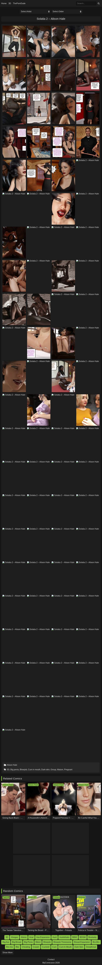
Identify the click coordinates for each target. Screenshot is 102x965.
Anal (31, 937)
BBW (74, 937)
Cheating (26, 947)
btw (17, 947)
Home (4, 3)
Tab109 (6, 897)
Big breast (16, 942)
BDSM (83, 937)
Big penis (14, 769)
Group (53, 769)
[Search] (98, 3)
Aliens (23, 937)
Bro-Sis (9, 947)
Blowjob (23, 769)
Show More (7, 952)
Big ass (5, 942)
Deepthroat (91, 947)
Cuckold (45, 947)
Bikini (38, 942)
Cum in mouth (34, 769)
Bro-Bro (96, 942)
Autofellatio (64, 937)
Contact (51, 960)
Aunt (54, 937)
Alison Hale (12, 765)
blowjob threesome (62, 942)
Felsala (56, 897)
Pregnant (68, 769)
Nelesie (81, 897)
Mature (60, 769)
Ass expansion (43, 937)
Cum (54, 947)
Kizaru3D (32, 897)
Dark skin (45, 769)
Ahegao (14, 937)
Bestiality (92, 937)
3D (9, 3)
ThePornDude (19, 3)
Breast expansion (82, 942)
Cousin (36, 947)
